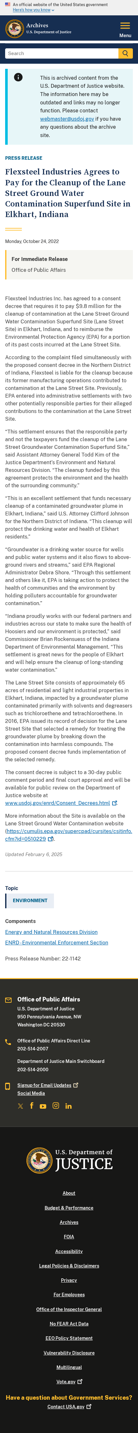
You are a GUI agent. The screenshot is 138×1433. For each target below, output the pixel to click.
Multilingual (69, 1367)
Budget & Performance (69, 1207)
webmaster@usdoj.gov (67, 119)
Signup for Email (44, 1085)
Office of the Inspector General (69, 1309)
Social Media (31, 1093)
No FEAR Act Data (69, 1323)
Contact (65, 1406)
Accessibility (69, 1251)
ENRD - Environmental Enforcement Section (56, 943)
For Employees (69, 1294)
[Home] (38, 36)
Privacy (69, 1280)
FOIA (69, 1236)
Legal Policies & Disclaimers (69, 1265)
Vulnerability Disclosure (69, 1353)
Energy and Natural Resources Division (51, 932)
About (69, 1193)
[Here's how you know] (69, 7)
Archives (69, 1222)
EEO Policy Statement (69, 1338)
